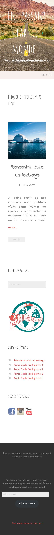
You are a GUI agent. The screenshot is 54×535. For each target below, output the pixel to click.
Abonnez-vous (27, 503)
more (12, 228)
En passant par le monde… (27, 32)
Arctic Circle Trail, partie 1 (28, 378)
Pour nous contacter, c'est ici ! (27, 523)
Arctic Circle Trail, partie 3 (28, 369)
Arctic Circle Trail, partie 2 (28, 374)
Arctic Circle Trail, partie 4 (28, 365)
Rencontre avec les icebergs (29, 360)
